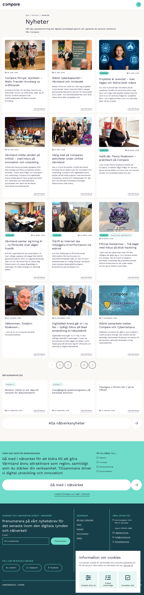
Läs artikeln (39, 109)
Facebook (54, 568)
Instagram (33, 568)
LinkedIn (12, 568)
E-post (5, 535)
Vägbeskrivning (121, 533)
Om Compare (82, 534)
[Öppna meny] (138, 4)
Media (79, 538)
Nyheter (80, 529)
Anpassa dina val (88, 585)
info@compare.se (122, 537)
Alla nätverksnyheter (67, 423)
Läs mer (127, 565)
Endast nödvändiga (108, 584)
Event (79, 525)
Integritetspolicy (9, 585)
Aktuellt (35, 15)
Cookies (21, 585)
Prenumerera (60, 541)
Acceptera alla (127, 585)
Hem (27, 15)
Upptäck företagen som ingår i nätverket (72, 494)
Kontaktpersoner (122, 542)
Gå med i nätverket (66, 485)
